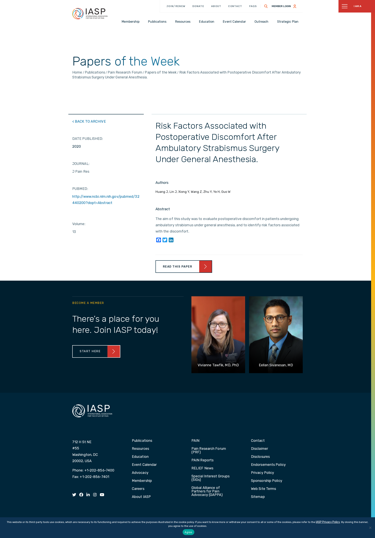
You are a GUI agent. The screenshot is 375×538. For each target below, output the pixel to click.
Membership (142, 481)
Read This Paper (177, 266)
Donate (198, 6)
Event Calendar (144, 465)
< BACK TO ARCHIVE (89, 121)
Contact (235, 6)
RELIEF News (202, 468)
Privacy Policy (262, 473)
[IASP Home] (89, 13)
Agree (188, 532)
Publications (142, 441)
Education (140, 457)
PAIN (195, 441)
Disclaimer (259, 449)
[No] (370, 528)
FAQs (253, 6)
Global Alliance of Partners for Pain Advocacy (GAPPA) (207, 491)
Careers (138, 489)
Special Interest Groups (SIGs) (210, 478)
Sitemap (258, 497)
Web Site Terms (263, 489)
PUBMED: (80, 189)
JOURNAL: (80, 164)
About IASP (141, 497)
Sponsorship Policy (266, 481)
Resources (140, 449)
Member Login (281, 6)
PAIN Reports (202, 460)
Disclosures (260, 457)
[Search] (266, 6)
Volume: (78, 224)
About (216, 6)
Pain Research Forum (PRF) (208, 450)
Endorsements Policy (268, 465)
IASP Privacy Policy (328, 522)
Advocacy (140, 473)
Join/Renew (175, 6)
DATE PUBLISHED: (87, 139)
